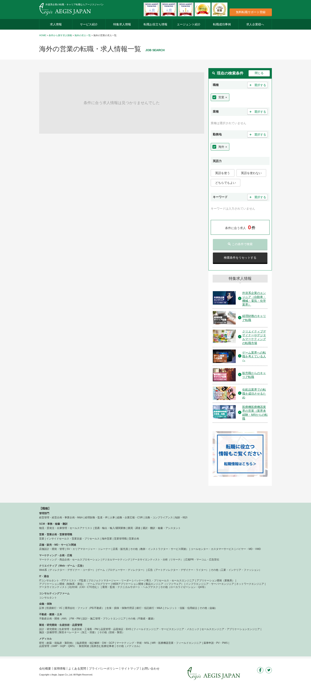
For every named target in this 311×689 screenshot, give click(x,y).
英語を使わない (251, 173)
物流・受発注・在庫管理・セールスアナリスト (65, 528)
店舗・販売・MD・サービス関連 (57, 544)
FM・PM (75, 618)
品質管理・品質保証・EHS (115, 629)
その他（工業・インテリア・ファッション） (236, 569)
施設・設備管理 (48, 632)
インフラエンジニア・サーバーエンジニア (210, 583)
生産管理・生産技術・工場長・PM (78, 629)
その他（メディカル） (129, 646)
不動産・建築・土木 (50, 614)
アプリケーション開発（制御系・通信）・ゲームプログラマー (74, 583)
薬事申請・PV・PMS (216, 642)
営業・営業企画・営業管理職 (55, 534)
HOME (42, 35)
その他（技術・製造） (112, 632)
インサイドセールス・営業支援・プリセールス (73, 538)
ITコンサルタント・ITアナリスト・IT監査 (62, 580)
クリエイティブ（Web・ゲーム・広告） (62, 565)
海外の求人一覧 (82, 35)
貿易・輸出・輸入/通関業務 (110, 528)
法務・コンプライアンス (159, 517)
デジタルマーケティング (116, 559)
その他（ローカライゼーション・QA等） (183, 587)
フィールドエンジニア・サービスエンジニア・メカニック (166, 629)
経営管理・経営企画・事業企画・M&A (61, 517)
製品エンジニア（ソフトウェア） (165, 583)
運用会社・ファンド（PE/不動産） (84, 608)
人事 (112, 517)
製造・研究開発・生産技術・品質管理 (60, 624)
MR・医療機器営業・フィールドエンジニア (176, 642)
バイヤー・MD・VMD (248, 549)
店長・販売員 (120, 549)
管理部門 (44, 513)
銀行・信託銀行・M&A (149, 608)
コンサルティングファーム (54, 593)
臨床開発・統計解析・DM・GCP (95, 642)
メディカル (45, 638)
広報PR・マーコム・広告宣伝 (202, 559)
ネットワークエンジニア (250, 583)
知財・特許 (181, 517)
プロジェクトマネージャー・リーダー (109, 580)
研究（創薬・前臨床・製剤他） (57, 642)
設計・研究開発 (48, 629)
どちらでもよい (225, 182)
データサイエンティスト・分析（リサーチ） (157, 559)
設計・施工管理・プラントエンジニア (104, 618)
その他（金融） (208, 608)
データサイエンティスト (53, 587)
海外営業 (107, 538)
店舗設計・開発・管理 (52, 549)
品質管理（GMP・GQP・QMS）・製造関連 (64, 646)
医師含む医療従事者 (102, 646)
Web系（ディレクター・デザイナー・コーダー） (67, 569)
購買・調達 (134, 528)
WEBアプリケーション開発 (127, 583)
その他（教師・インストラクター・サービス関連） (159, 549)
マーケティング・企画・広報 (55, 555)
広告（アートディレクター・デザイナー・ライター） (178, 569)
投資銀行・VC (54, 608)
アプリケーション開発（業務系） (216, 580)
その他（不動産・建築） (142, 618)
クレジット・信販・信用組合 (180, 608)
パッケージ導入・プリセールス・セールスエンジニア (163, 580)
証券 (41, 608)
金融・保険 (45, 603)
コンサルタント (48, 597)
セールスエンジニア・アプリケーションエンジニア (230, 629)
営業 (221, 97)
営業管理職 (120, 538)
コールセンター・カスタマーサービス (212, 549)
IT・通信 (44, 576)
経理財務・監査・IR (96, 517)
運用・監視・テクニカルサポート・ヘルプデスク (130, 587)
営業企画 (134, 538)
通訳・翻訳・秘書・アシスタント (162, 528)
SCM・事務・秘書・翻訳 (53, 523)
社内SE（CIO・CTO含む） (84, 587)
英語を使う (222, 173)
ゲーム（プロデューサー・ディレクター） (121, 569)
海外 (221, 146)
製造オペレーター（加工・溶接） (78, 632)
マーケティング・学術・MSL (133, 642)
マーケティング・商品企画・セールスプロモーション (69, 559)
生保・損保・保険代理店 (120, 608)
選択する (257, 85)
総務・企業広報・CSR (130, 517)
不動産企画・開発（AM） (53, 618)
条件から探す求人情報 (60, 35)
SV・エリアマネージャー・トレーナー (89, 549)
